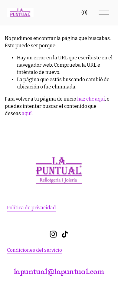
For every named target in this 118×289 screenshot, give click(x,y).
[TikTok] (64, 234)
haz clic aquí (91, 99)
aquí (27, 113)
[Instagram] (53, 234)
